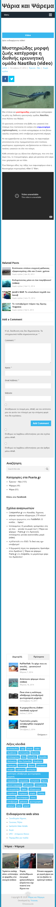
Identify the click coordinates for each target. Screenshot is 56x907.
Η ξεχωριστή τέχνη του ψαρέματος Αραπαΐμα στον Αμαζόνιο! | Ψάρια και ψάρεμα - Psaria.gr (29, 551)
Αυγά (11, 830)
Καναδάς (32, 757)
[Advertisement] (29, 25)
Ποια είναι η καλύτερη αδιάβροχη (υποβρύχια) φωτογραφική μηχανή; (31, 695)
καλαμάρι (31, 769)
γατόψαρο (41, 765)
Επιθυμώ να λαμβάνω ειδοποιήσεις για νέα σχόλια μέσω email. (27, 435)
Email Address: (12, 380)
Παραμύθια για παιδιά (18, 838)
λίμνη (44, 781)
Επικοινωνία (28, 904)
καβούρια (20, 769)
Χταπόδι (22, 765)
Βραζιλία (35, 753)
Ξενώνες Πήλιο (15, 822)
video (37, 749)
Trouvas (33, 900)
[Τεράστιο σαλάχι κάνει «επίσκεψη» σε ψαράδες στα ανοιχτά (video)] (10, 861)
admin (4, 68)
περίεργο (23, 793)
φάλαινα (23, 801)
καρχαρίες (23, 781)
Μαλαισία (11, 761)
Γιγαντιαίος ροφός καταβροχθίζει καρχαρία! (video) (32, 724)
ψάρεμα (10, 806)
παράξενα (11, 793)
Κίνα (24, 757)
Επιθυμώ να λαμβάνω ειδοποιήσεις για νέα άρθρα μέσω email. (27, 449)
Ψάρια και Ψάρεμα (28, 5)
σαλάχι (41, 793)
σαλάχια (11, 797)
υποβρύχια (12, 801)
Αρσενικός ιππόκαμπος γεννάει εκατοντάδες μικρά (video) (26, 535)
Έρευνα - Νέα (34, 68)
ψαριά (26, 806)
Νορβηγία (38, 761)
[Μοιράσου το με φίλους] (5, 79)
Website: (8, 393)
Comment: (10, 340)
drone (29, 749)
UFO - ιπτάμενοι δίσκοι (19, 834)
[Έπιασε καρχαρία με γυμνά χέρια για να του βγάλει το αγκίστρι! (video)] (45, 861)
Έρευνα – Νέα (15, 482)
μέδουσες (28, 785)
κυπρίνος (35, 781)
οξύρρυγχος (34, 789)
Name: (8, 367)
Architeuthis (12, 749)
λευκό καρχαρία (14, 785)
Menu (6, 15)
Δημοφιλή (17, 657)
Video (28, 35)
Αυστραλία (24, 753)
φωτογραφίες (36, 801)
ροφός (32, 793)
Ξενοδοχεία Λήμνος (17, 818)
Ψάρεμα (12, 485)
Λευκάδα (43, 757)
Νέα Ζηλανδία (25, 761)
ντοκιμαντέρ (40, 785)
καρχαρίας (12, 781)
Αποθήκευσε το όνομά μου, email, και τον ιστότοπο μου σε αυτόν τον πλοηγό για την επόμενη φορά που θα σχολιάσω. (28, 412)
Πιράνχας (11, 765)
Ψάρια (11, 489)
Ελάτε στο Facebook (16, 497)
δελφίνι (10, 769)
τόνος (33, 797)
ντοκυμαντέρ (13, 789)
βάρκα (31, 765)
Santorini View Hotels (18, 826)
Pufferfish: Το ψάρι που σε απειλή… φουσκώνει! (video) (33, 666)
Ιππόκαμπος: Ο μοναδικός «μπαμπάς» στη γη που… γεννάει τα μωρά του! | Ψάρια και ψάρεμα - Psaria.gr (28, 529)
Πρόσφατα (39, 657)
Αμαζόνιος (12, 753)
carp (22, 749)
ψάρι (19, 806)
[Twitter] (11, 79)
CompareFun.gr (16, 512)
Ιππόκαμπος (13, 757)
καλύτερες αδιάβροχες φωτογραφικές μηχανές (24, 775)
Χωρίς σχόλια (17, 274)
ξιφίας (24, 789)
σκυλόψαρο (22, 797)
